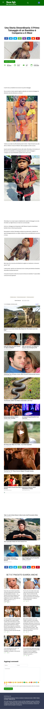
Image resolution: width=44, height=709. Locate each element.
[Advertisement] (22, 17)
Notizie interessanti (9, 61)
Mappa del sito (12, 699)
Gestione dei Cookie (28, 697)
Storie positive (31, 297)
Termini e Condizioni (19, 697)
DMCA (34, 697)
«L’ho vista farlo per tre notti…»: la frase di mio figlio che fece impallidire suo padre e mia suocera (12, 650)
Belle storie (13, 297)
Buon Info (11, 2)
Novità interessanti (22, 297)
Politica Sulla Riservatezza (9, 697)
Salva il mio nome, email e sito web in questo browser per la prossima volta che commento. (22, 686)
